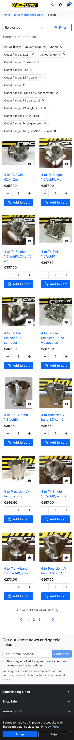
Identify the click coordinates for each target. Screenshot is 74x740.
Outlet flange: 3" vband (21, 62)
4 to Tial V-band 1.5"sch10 (16, 417)
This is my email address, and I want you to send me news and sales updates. (38, 663)
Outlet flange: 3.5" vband (23, 77)
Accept (20, 734)
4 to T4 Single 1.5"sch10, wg (51, 177)
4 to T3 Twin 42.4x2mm (13, 177)
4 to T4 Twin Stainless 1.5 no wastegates (52, 337)
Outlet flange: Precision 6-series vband (31, 92)
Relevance (12, 27)
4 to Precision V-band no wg (16, 494)
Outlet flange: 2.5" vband (44, 46)
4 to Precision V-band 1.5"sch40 (53, 570)
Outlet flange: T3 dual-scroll (24, 100)
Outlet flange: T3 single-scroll (25, 108)
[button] (53, 5)
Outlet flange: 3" (53, 54)
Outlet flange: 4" (17, 85)
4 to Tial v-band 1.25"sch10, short (16, 570)
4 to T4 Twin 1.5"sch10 (50, 254)
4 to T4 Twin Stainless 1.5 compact (13, 337)
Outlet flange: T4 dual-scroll (24, 115)
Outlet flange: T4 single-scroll (25, 123)
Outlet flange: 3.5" (18, 69)
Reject (55, 734)
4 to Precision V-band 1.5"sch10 (53, 417)
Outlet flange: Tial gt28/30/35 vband (30, 131)
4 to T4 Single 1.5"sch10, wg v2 (53, 494)
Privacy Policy (50, 726)
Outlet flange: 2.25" (19, 54)
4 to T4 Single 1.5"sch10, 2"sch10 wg (18, 256)
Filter (60, 27)
